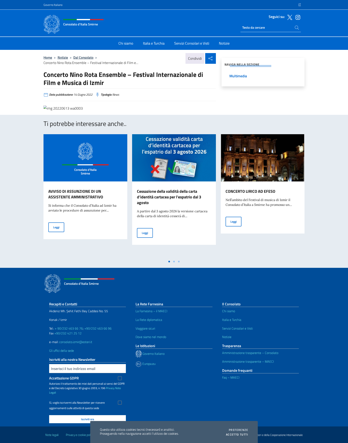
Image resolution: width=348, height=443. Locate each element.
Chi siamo (228, 311)
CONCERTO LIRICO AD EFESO (250, 191)
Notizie (63, 57)
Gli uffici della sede (61, 350)
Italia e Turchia (231, 319)
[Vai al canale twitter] (289, 17)
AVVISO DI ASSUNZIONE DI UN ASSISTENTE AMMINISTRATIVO (75, 194)
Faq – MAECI (230, 377)
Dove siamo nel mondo (151, 336)
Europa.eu (148, 363)
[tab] (169, 261)
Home (48, 57)
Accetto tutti (237, 434)
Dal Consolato (83, 57)
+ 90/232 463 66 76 (69, 328)
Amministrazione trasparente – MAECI (248, 361)
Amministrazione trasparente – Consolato (250, 352)
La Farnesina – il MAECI (151, 311)
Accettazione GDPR (64, 378)
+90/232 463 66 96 (98, 328)
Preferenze (238, 429)
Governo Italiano (53, 5)
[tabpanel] (85, 196)
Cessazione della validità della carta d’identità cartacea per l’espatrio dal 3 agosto (169, 197)
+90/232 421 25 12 (68, 333)
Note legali (52, 435)
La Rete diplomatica (149, 319)
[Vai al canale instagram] (297, 17)
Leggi (58, 227)
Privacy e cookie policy (80, 435)
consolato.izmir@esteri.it (75, 341)
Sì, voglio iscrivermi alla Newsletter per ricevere (77, 402)
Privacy (110, 388)
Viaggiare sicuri (145, 328)
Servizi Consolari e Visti (237, 328)
